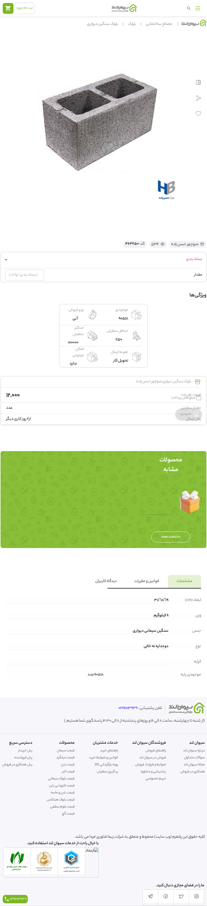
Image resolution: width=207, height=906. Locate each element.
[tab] (184, 581)
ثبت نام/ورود (24, 8)
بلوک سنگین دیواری (102, 24)
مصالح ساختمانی (159, 24)
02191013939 (127, 708)
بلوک (132, 24)
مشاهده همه (170, 537)
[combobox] (103, 259)
